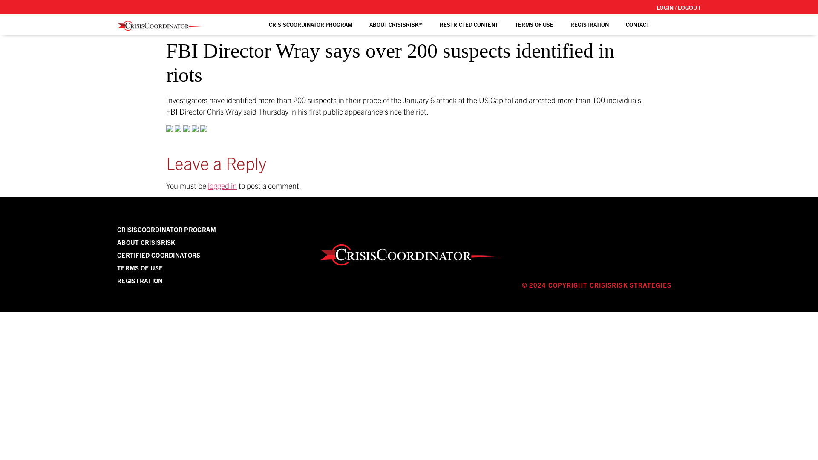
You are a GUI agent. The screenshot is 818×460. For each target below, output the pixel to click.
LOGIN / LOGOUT (679, 7)
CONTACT (637, 24)
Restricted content (469, 24)
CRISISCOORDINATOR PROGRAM (166, 229)
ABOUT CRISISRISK (146, 242)
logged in (222, 185)
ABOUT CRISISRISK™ (396, 24)
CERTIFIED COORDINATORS (159, 255)
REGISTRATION (589, 24)
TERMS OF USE (534, 24)
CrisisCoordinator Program (310, 24)
